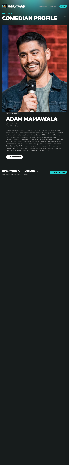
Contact (53, 6)
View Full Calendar (58, 172)
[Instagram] (7, 125)
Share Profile (15, 157)
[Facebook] (16, 125)
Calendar (43, 6)
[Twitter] (12, 125)
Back (64, 17)
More (63, 6)
